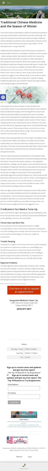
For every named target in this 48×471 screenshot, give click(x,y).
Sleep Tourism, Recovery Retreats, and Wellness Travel (24, 425)
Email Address (13, 384)
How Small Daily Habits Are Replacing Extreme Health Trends (24, 427)
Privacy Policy (33, 450)
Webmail (19, 457)
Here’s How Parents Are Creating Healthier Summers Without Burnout (24, 422)
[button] (3, 97)
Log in (30, 457)
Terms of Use (24, 450)
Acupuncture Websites (10, 448)
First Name (12, 393)
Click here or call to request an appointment (24, 290)
